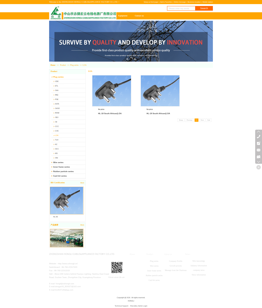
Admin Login (142, 306)
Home (52, 65)
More (82, 183)
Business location (194, 2)
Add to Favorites (166, 2)
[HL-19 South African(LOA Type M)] (160, 90)
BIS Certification (58, 183)
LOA (85, 65)
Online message (180, 2)
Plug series (74, 65)
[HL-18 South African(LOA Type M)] (111, 90)
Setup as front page (151, 2)
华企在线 (133, 306)
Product (63, 65)
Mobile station (208, 2)
